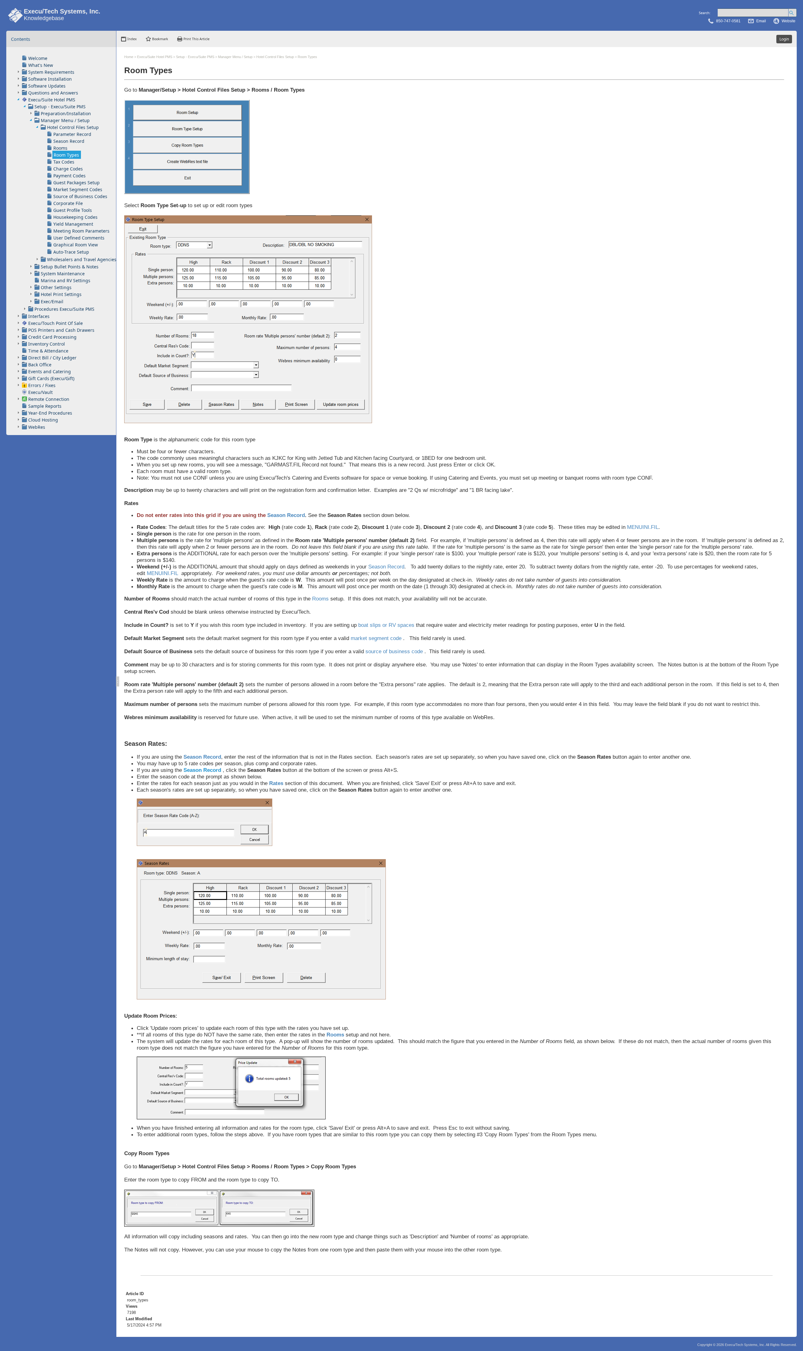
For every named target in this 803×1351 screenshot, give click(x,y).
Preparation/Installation (66, 113)
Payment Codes (69, 176)
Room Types (66, 155)
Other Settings (56, 287)
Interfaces (39, 316)
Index (132, 39)
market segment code (376, 638)
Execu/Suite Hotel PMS (51, 100)
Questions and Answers (53, 93)
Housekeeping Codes (75, 217)
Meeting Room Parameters (81, 231)
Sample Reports (44, 406)
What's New (40, 65)
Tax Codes (63, 162)
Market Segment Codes (77, 189)
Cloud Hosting (43, 420)
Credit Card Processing (52, 337)
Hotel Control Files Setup (73, 127)
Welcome (37, 58)
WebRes (36, 427)
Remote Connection (48, 399)
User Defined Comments (78, 238)
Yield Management (73, 224)
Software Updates (47, 86)
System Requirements (51, 72)
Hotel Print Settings (61, 294)
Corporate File (68, 203)
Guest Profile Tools (72, 210)
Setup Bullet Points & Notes (69, 267)
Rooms (60, 148)
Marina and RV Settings (65, 280)
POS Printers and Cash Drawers (61, 330)
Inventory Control (46, 344)
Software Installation (50, 79)
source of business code (394, 651)
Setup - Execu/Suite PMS (60, 107)
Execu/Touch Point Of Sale (55, 323)
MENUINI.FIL (642, 527)
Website (788, 21)
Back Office (39, 365)
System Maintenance (63, 274)
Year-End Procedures (50, 413)
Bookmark (160, 39)
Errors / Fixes (42, 385)
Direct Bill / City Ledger (52, 358)
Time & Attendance (48, 351)
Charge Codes (68, 169)
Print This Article (196, 39)
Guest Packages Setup (76, 183)
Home (128, 57)
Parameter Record (72, 134)
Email (761, 21)
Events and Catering (49, 371)
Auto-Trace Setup (71, 252)
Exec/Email (52, 301)
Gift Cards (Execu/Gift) (51, 378)
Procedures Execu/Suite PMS (64, 309)
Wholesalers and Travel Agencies (81, 259)
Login (784, 39)
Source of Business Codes (80, 196)
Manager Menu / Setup (65, 120)
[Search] (792, 12)
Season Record (68, 141)
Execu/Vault (40, 392)
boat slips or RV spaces (385, 625)
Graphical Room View (75, 245)
